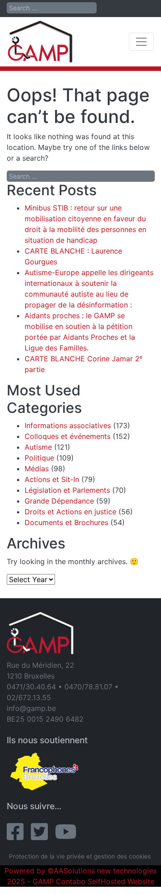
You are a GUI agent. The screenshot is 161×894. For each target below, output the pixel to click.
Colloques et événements (67, 436)
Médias (37, 468)
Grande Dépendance (59, 500)
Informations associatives (68, 425)
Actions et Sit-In (52, 479)
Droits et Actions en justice (70, 511)
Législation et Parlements (67, 490)
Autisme (38, 447)
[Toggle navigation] (141, 42)
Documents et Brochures (66, 522)
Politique (39, 457)
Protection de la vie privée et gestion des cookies (80, 856)
